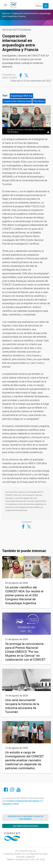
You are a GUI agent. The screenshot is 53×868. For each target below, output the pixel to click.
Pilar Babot (39, 101)
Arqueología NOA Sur (21, 95)
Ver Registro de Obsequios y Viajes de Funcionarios (25, 817)
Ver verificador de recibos (25, 826)
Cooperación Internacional (17, 101)
